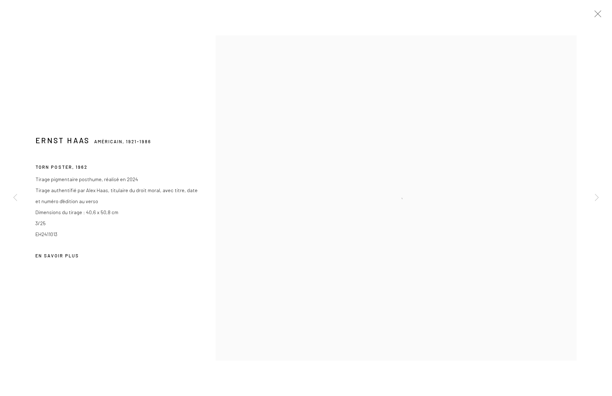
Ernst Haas (62, 140)
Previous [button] (15, 198)
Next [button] (597, 198)
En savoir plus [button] (57, 255)
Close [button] (596, 16)
